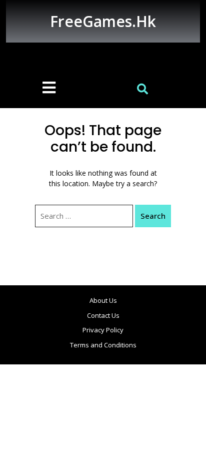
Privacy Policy (103, 329)
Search (153, 216)
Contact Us (103, 315)
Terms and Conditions (103, 344)
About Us (103, 300)
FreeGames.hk (103, 21)
